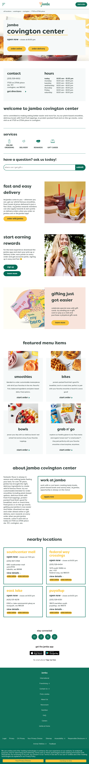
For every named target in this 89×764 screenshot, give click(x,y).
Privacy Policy (30, 756)
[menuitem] (44, 678)
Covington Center (37, 31)
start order (81, 4)
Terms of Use (49, 754)
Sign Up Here (51, 660)
